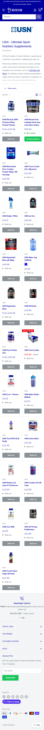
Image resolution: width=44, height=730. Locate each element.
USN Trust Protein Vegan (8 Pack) (9, 572)
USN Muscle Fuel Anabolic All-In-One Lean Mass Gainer (32, 122)
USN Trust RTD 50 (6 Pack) (10, 440)
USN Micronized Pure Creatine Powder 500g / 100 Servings (9, 170)
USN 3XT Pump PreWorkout (30, 528)
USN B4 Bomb (30, 306)
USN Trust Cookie (31, 350)
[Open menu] (3, 10)
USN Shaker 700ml (10, 216)
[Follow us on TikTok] (26, 696)
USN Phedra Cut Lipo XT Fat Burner (10, 484)
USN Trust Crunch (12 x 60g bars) (31, 167)
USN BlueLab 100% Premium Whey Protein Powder (10, 122)
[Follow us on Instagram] (17, 696)
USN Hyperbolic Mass (8, 307)
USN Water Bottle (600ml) (31, 395)
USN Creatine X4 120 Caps (32, 484)
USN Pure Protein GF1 (9, 351)
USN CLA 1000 (8, 527)
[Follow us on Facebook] (4, 696)
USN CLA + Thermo (10, 394)
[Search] (39, 16)
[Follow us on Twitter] (8, 696)
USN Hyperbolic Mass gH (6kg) (8, 258)
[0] (39, 10)
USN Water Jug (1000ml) (30, 258)
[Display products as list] (41, 95)
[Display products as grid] (37, 95)
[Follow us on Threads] (13, 696)
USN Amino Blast (31, 439)
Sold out (11, 139)
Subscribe (10, 678)
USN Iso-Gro (29, 216)
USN (4, 116)
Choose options (33, 139)
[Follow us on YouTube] (21, 696)
